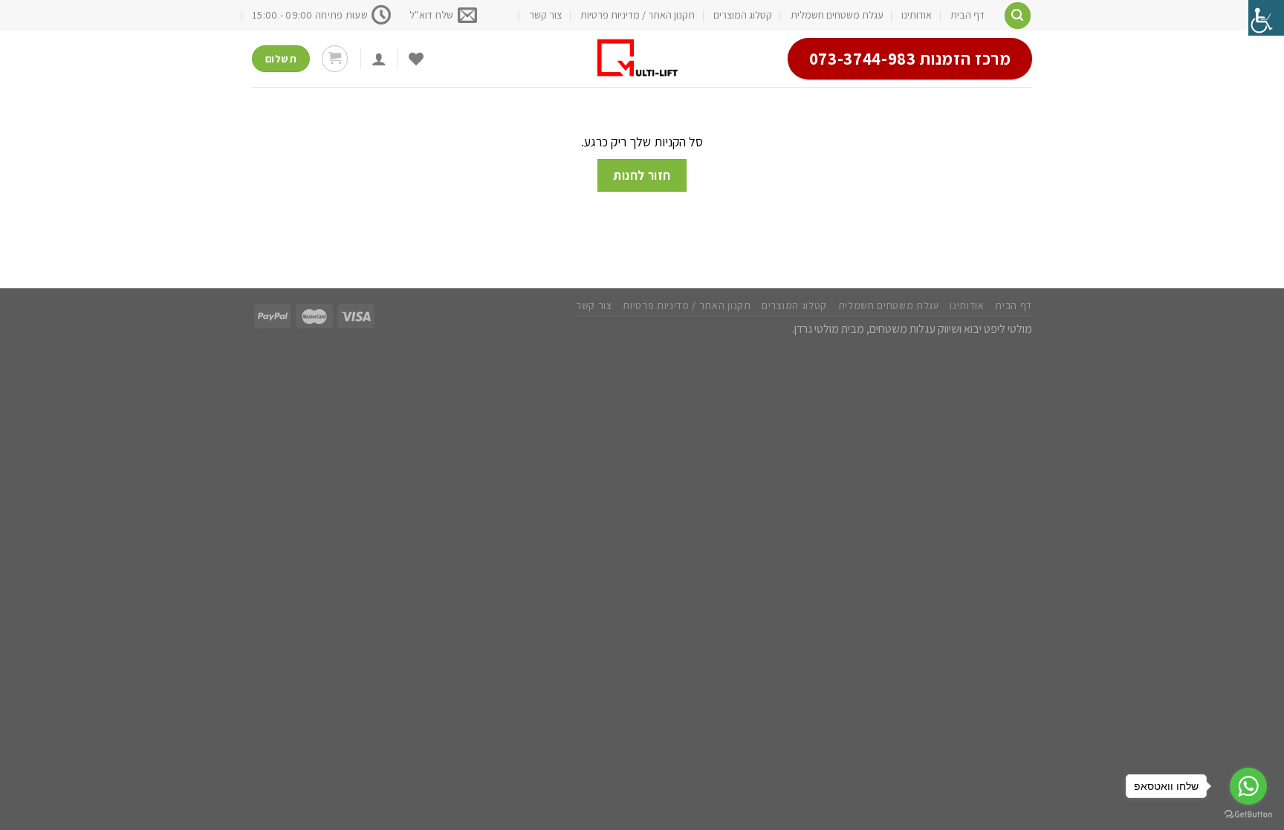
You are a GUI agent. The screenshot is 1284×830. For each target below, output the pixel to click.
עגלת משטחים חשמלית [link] (837, 15)
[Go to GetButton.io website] (1248, 815)
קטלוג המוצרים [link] (742, 15)
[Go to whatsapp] (1248, 786)
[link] (1266, 18)
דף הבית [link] (967, 15)
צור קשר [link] (545, 15)
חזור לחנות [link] (641, 175)
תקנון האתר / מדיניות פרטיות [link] (637, 15)
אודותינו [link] (916, 15)
